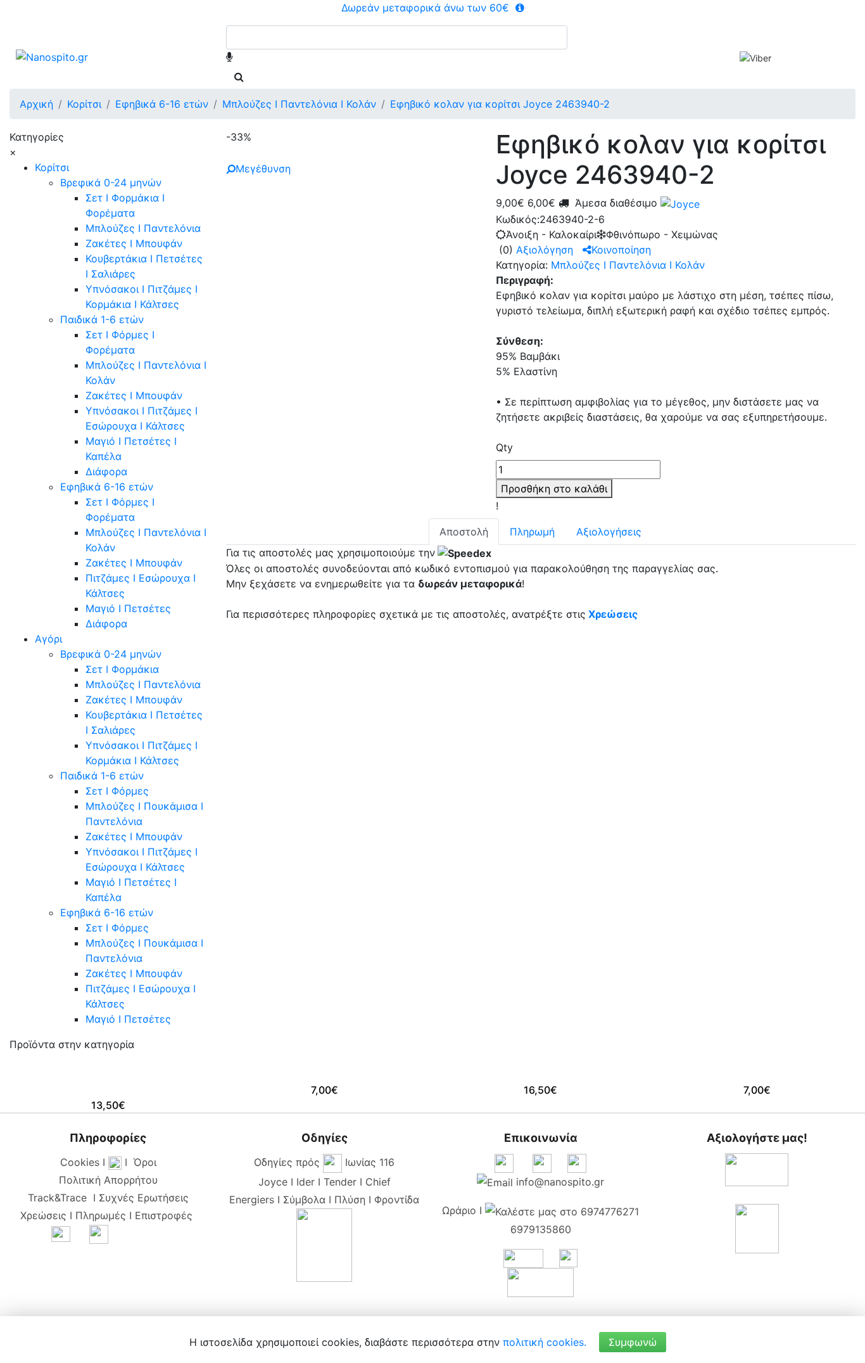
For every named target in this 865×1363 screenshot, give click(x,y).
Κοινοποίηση (621, 249)
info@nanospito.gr (560, 1181)
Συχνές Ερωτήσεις (144, 1197)
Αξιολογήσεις (608, 531)
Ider (305, 1181)
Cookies (79, 1162)
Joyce (272, 1181)
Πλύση (349, 1199)
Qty (504, 447)
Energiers (251, 1199)
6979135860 (540, 1229)
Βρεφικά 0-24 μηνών (110, 182)
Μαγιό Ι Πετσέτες (128, 608)
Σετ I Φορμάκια (122, 669)
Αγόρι (48, 638)
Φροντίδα (396, 1199)
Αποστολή (463, 531)
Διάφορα (106, 471)
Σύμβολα (304, 1199)
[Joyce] (678, 202)
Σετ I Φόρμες (117, 790)
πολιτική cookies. (544, 1342)
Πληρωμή (532, 531)
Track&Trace (60, 1197)
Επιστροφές (164, 1215)
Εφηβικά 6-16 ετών (106, 486)
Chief (378, 1181)
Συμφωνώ (633, 1342)
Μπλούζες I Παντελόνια (143, 228)
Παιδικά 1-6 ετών (102, 319)
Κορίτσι (52, 167)
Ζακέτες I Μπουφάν (133, 243)
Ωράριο (459, 1210)
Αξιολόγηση (544, 249)
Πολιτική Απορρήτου (108, 1180)
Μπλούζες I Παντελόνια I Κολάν (628, 265)
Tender (340, 1181)
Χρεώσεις (613, 614)
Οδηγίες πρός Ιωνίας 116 (324, 1162)
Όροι (145, 1162)
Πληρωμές (100, 1215)
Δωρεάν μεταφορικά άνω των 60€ (426, 7)
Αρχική (36, 104)
